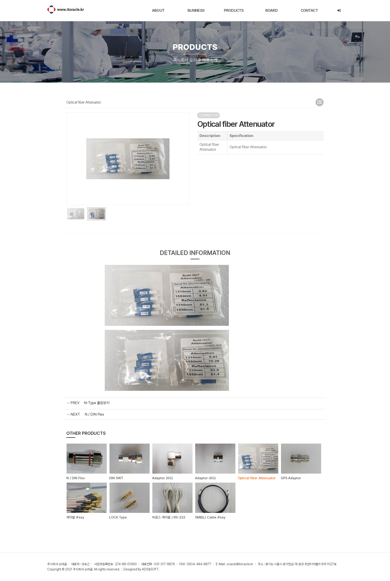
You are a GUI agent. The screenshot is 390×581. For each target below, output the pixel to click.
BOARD (271, 10)
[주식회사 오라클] (65, 9)
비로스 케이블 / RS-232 (168, 517)
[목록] (320, 102)
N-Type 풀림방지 (97, 403)
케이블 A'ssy (75, 517)
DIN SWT (116, 478)
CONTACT (309, 10)
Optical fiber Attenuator (257, 478)
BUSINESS (196, 10)
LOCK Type (118, 517)
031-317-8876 (164, 564)
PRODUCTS (234, 10)
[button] (184, 159)
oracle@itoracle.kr (240, 564)
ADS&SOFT (150, 569)
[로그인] (339, 10)
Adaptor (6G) (162, 478)
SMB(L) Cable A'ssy (210, 517)
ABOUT (158, 10)
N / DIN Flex (94, 414)
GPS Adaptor (291, 478)
